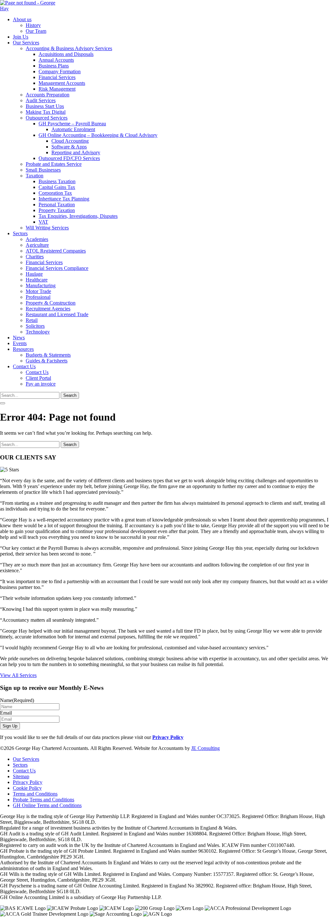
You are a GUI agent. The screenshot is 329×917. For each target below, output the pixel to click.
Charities (35, 256)
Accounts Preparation (47, 94)
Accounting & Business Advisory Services (69, 48)
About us (22, 19)
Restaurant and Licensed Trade (57, 314)
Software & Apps (69, 146)
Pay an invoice (41, 384)
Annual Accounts (56, 60)
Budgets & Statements (48, 355)
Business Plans (54, 65)
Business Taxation (57, 181)
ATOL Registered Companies (56, 251)
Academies (37, 239)
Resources (23, 349)
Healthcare (37, 279)
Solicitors (35, 326)
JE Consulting (205, 748)
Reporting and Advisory (75, 152)
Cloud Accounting (70, 141)
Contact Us (24, 366)
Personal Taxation (57, 204)
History (33, 25)
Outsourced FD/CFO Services (69, 158)
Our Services (26, 42)
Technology (38, 331)
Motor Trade (38, 291)
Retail (32, 320)
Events (20, 343)
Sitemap (21, 776)
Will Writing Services (47, 227)
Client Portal (38, 378)
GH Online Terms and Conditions (47, 805)
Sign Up (10, 726)
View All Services (18, 675)
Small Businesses (43, 170)
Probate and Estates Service (54, 164)
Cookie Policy (27, 788)
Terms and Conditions (35, 794)
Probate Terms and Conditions (43, 799)
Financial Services (57, 77)
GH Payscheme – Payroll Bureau (72, 123)
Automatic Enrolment (73, 129)
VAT (43, 222)
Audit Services (41, 100)
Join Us (20, 37)
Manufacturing (41, 285)
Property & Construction (51, 303)
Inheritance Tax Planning (64, 198)
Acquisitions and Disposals (66, 54)
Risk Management (57, 89)
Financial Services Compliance (57, 268)
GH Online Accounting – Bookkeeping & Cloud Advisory (98, 135)
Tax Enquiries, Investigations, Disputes (78, 216)
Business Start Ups (45, 106)
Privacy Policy (167, 737)
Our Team (36, 31)
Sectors (20, 233)
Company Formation (60, 71)
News (19, 337)
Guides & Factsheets (46, 360)
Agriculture (37, 245)
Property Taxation (57, 210)
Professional (38, 297)
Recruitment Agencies (48, 308)
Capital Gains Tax (57, 187)
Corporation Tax (55, 193)
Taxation (34, 175)
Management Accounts (62, 83)
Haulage (34, 274)
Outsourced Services (46, 117)
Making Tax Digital (46, 112)
